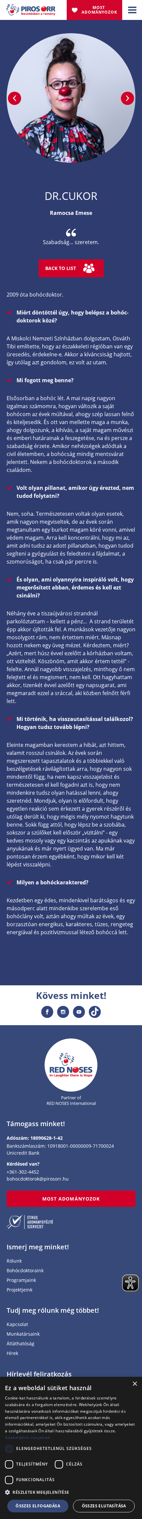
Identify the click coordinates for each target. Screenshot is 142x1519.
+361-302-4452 (23, 1172)
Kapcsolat (17, 1324)
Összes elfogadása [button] (38, 1506)
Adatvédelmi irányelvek (27, 1437)
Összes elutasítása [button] (104, 1506)
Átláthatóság (20, 1344)
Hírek (12, 1353)
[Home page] (71, 1065)
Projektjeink (19, 1290)
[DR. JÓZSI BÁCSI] (14, 98)
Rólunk (14, 1261)
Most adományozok (99, 10)
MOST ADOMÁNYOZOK (71, 1199)
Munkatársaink (23, 1334)
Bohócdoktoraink (25, 1271)
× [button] (134, 1384)
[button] (71, 1492)
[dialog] (71, 1448)
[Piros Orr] (30, 8)
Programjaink (21, 1280)
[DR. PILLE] (127, 98)
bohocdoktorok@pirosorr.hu (38, 1179)
